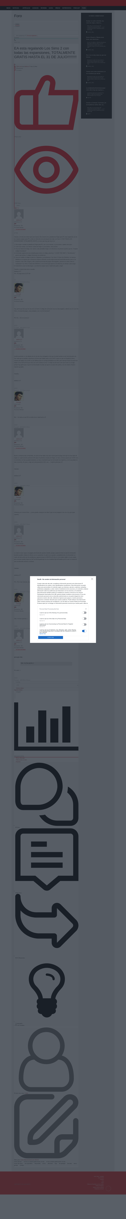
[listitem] (63, 609)
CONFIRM (50, 637)
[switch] (84, 613)
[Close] (92, 579)
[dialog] (63, 609)
